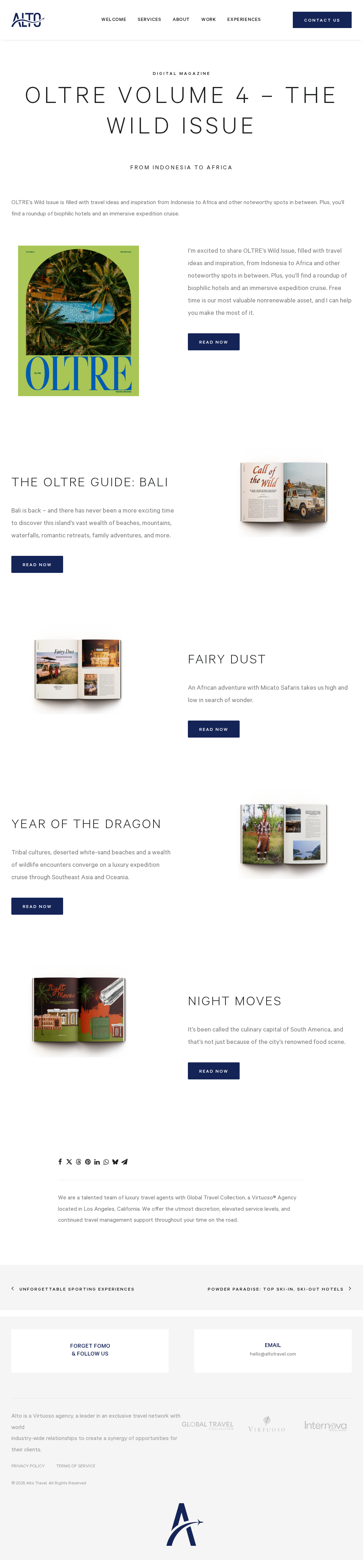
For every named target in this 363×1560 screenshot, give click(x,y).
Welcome (113, 20)
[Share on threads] (78, 1161)
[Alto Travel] (28, 20)
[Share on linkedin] (97, 1161)
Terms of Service (75, 1466)
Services (149, 20)
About (181, 20)
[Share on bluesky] (115, 1161)
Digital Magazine (182, 74)
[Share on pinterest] (87, 1161)
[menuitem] (113, 20)
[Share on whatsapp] (106, 1161)
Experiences (244, 20)
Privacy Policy (28, 1466)
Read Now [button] (213, 342)
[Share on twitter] (69, 1161)
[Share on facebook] (60, 1161)
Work (208, 20)
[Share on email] (124, 1161)
